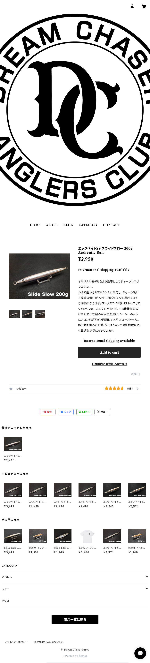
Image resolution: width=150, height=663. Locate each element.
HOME (35, 225)
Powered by (71, 655)
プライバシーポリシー (16, 641)
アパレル (7, 577)
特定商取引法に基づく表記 (48, 641)
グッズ (5, 601)
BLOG (68, 225)
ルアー (6, 589)
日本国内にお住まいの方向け (109, 364)
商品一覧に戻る (75, 620)
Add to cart (109, 352)
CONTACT (111, 225)
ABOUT (52, 225)
